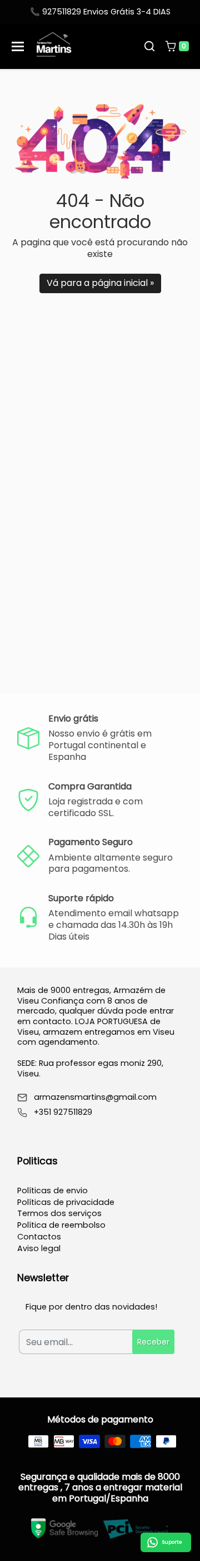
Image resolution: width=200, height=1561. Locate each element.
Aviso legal (39, 1248)
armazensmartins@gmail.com (95, 1097)
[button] (149, 46)
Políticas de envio (52, 1190)
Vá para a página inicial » (100, 282)
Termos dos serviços (59, 1213)
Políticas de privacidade (65, 1202)
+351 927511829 (63, 1112)
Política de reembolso (61, 1225)
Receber (153, 1341)
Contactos (39, 1236)
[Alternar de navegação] (18, 46)
